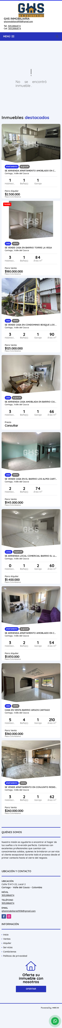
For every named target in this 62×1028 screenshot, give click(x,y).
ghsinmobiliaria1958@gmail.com (18, 21)
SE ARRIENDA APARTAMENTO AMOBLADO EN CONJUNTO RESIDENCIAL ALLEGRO (31, 633)
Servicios (8, 947)
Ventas (6, 938)
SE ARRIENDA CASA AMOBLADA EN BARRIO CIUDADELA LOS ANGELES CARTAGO (31, 401)
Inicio (5, 934)
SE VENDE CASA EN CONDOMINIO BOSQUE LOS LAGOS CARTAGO (31, 325)
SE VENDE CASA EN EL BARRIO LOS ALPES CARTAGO (31, 479)
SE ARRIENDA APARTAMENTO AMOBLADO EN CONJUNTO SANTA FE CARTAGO (31, 170)
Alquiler (7, 943)
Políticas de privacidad (15, 955)
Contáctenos (9, 951)
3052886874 (14, 26)
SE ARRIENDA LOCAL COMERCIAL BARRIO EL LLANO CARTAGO (31, 556)
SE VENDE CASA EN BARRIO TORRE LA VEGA (28, 247)
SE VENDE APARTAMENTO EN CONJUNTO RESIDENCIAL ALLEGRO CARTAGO (31, 787)
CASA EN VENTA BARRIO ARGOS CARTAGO (27, 710)
